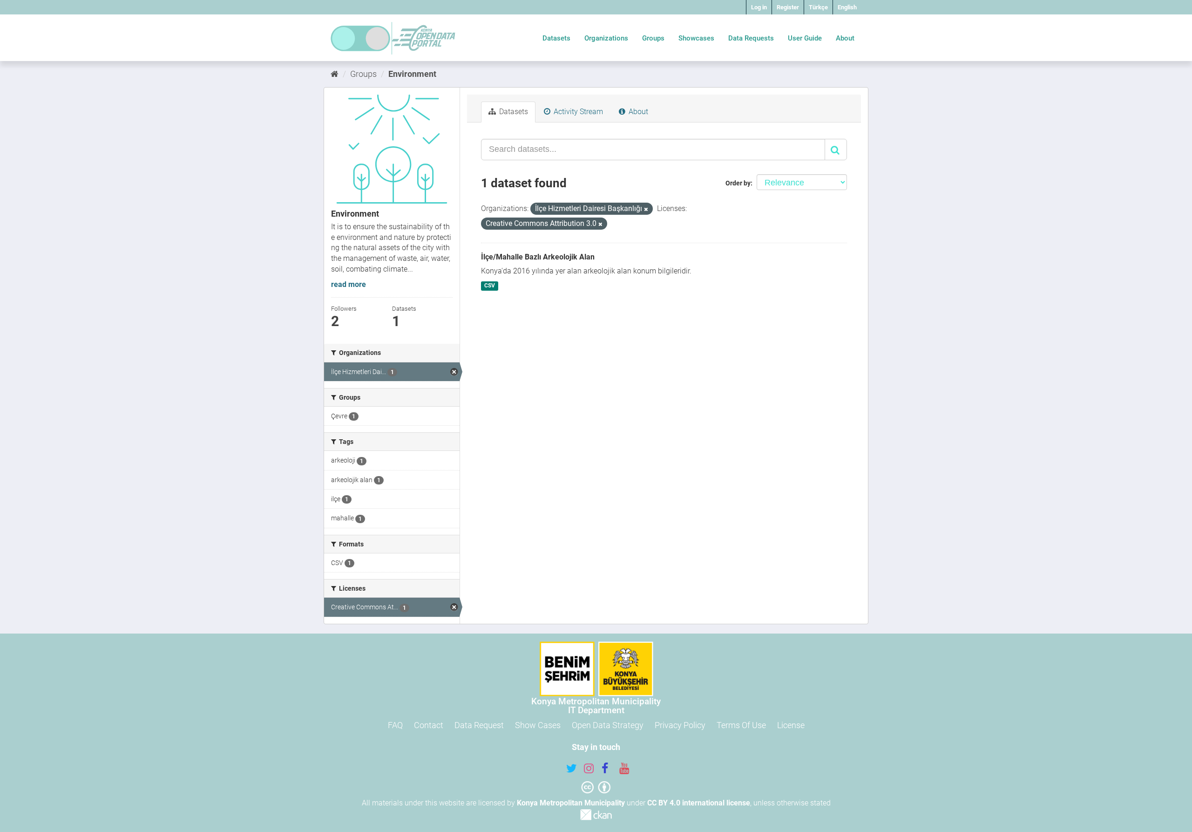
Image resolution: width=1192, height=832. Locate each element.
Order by (738, 183)
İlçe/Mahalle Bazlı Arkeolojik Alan (538, 256)
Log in (759, 7)
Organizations (606, 38)
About (845, 38)
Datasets (556, 38)
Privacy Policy (680, 725)
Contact (428, 725)
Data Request (479, 725)
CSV (489, 285)
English (847, 7)
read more (348, 284)
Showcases (696, 38)
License (791, 725)
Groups (653, 38)
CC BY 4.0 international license (698, 802)
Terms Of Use (741, 725)
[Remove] (646, 209)
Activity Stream (577, 111)
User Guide (805, 38)
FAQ (395, 725)
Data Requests (751, 38)
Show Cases (538, 725)
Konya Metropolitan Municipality (571, 802)
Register (788, 7)
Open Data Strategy (607, 725)
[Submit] (836, 149)
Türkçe (818, 7)
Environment (412, 74)
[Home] (335, 74)
